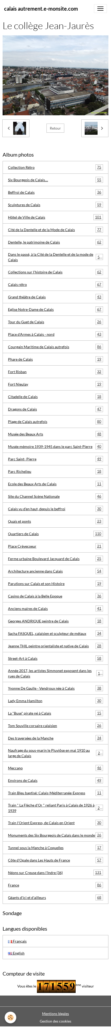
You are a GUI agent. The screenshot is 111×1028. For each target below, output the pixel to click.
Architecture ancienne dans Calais (54, 571)
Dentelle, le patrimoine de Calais (54, 242)
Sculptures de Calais (54, 204)
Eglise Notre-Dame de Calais (54, 309)
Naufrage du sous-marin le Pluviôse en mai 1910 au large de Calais (55, 753)
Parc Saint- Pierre (54, 458)
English (18, 953)
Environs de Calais (54, 780)
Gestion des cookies (55, 1021)
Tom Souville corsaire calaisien (54, 725)
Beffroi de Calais (54, 192)
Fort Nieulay (54, 384)
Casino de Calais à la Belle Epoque (54, 596)
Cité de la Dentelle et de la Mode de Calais (54, 229)
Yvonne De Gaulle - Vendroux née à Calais (54, 688)
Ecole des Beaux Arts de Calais (54, 483)
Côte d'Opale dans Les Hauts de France (54, 860)
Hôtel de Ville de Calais (54, 217)
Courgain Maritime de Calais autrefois (54, 346)
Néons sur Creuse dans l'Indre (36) (54, 872)
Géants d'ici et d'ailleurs (54, 897)
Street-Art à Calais (54, 658)
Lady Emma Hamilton (54, 700)
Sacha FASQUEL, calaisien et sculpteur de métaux (54, 633)
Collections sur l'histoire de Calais (54, 272)
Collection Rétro (54, 167)
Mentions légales (55, 1013)
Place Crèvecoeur (54, 546)
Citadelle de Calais (54, 396)
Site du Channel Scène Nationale (54, 496)
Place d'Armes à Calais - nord (54, 334)
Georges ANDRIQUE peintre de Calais (54, 621)
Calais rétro (54, 284)
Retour (55, 128)
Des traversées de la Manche (54, 738)
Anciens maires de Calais (54, 608)
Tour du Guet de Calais (54, 321)
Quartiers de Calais (54, 533)
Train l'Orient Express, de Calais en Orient (54, 822)
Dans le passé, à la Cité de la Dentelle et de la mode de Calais (55, 257)
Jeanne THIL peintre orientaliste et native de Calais (54, 645)
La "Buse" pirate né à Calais (54, 713)
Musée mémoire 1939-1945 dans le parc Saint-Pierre (54, 446)
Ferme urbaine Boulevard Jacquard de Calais (54, 558)
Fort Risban (54, 371)
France (54, 885)
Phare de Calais (54, 359)
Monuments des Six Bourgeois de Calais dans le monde (54, 835)
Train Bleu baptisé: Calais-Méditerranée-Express (54, 792)
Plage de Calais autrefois (54, 421)
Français (19, 941)
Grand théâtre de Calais (54, 296)
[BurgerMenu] (100, 8)
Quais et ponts (54, 521)
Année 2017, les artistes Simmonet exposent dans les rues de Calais (55, 673)
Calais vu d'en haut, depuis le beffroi (54, 508)
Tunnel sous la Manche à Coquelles (54, 847)
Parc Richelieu (54, 471)
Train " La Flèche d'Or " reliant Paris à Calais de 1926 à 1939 (55, 808)
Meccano (54, 767)
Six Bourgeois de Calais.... (54, 179)
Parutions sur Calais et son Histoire (54, 583)
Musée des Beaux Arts (54, 434)
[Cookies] (10, 1017)
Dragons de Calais (54, 409)
